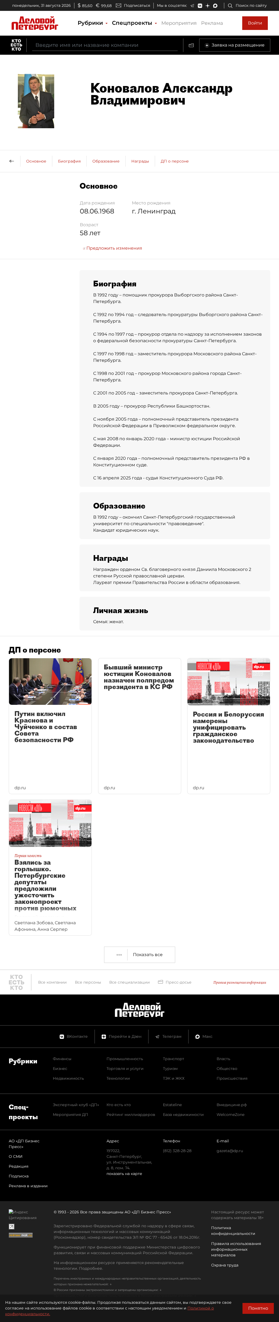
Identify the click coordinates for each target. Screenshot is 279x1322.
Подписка (19, 1176)
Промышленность (125, 1058)
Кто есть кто (119, 1104)
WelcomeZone (230, 1114)
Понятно (258, 1308)
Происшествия (232, 1078)
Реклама (212, 23)
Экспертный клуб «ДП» (76, 1104)
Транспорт (173, 1058)
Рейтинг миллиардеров (131, 1114)
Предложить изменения (113, 248)
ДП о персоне (175, 161)
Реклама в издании (28, 1185)
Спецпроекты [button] (133, 23)
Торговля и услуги (125, 1068)
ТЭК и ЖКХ (173, 1078)
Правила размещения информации (239, 982)
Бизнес (60, 1068)
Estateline (172, 1104)
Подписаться (137, 5)
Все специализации (129, 982)
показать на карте (124, 1173)
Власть (223, 1058)
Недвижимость (68, 1078)
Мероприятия (179, 23)
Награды (140, 161)
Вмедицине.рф (232, 1104)
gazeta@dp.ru (230, 1150)
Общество (227, 1068)
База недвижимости (183, 1114)
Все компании (52, 982)
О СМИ (16, 1156)
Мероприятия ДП (70, 1114)
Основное (36, 161)
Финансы (62, 1058)
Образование (106, 161)
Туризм (170, 1068)
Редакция (18, 1166)
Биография (69, 161)
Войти (255, 23)
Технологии (118, 1078)
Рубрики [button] (91, 23)
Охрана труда (224, 1265)
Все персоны (88, 982)
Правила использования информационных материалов (236, 1249)
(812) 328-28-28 (177, 1150)
